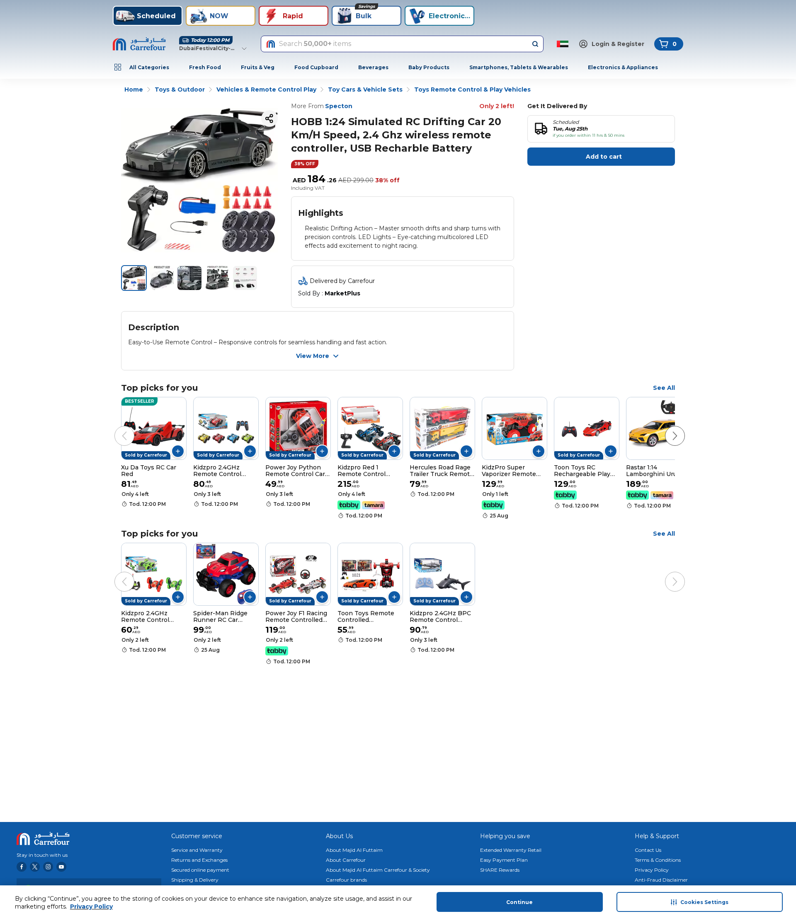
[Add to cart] (177, 451)
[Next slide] (666, 427)
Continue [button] (519, 902)
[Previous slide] (116, 427)
